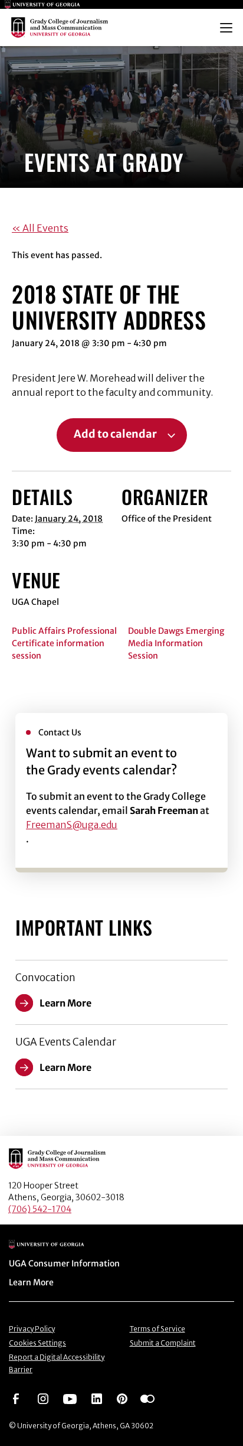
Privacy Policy (32, 1328)
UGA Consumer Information (64, 1263)
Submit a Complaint (163, 1342)
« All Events (40, 228)
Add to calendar (115, 434)
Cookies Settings (37, 1342)
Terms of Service (157, 1328)
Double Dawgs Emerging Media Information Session (176, 643)
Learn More (31, 1282)
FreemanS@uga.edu (71, 825)
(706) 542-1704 (39, 1209)
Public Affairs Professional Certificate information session (64, 643)
